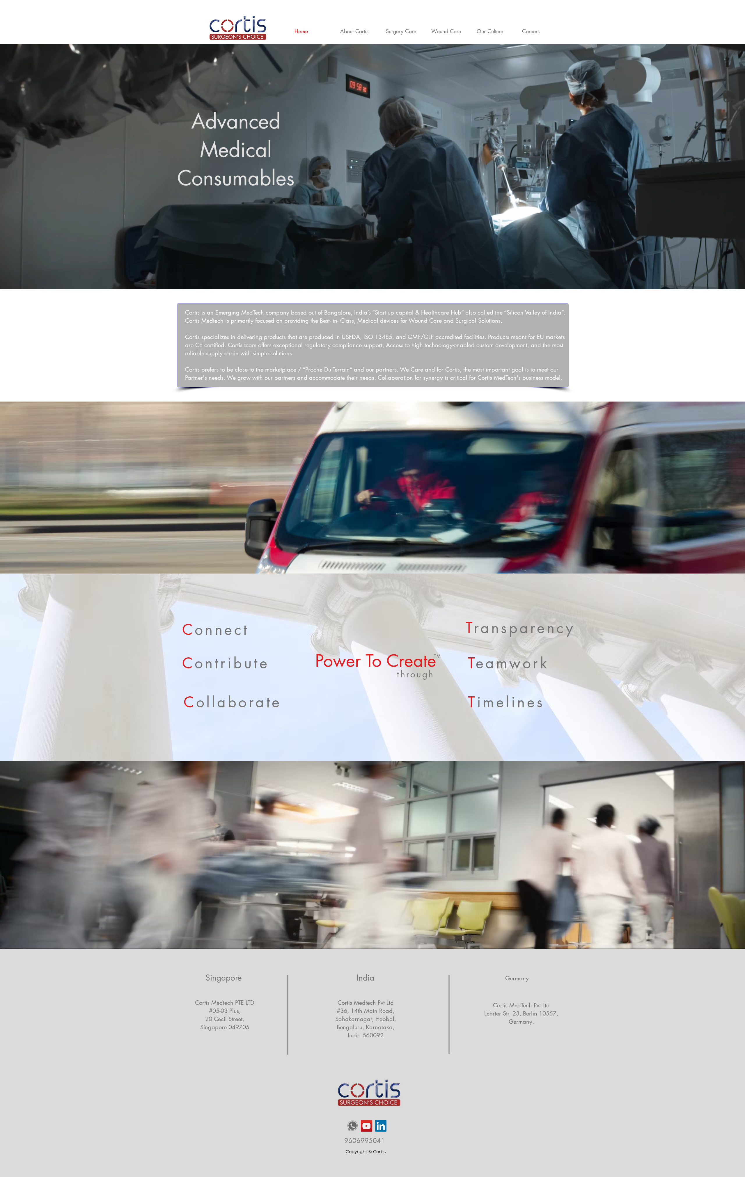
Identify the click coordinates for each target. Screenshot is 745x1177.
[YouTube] (366, 1126)
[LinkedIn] (380, 1126)
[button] (404, 31)
